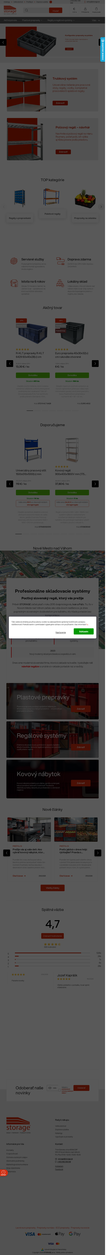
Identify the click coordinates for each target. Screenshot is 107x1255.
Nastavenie (61, 632)
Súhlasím (83, 631)
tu (87, 624)
